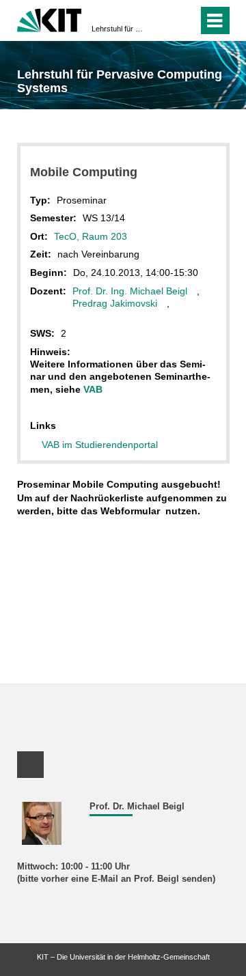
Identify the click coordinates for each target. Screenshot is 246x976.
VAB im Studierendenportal (100, 444)
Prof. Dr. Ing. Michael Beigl (129, 290)
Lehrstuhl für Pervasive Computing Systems (119, 29)
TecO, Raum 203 (92, 236)
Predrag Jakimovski (114, 303)
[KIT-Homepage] (49, 18)
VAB (92, 389)
